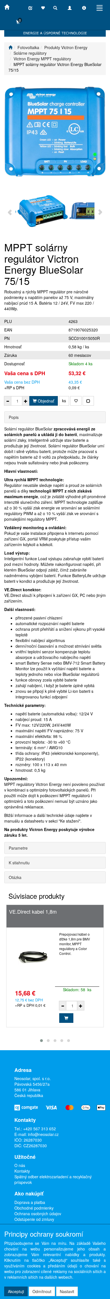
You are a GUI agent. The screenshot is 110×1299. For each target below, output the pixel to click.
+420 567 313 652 (39, 1128)
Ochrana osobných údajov (37, 1213)
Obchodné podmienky (34, 1208)
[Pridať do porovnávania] (88, 401)
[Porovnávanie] (30, 8)
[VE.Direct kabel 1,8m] (33, 957)
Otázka (15, 877)
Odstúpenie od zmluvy (34, 1219)
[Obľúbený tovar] (43, 8)
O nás (19, 1165)
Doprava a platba (29, 1202)
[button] (41, 1040)
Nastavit (67, 1291)
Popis (14, 417)
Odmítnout (41, 1291)
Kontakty (22, 1171)
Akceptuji (16, 1291)
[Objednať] (66, 1018)
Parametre (18, 848)
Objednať (45, 401)
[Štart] (10, 47)
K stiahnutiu (19, 862)
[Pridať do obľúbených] (76, 401)
